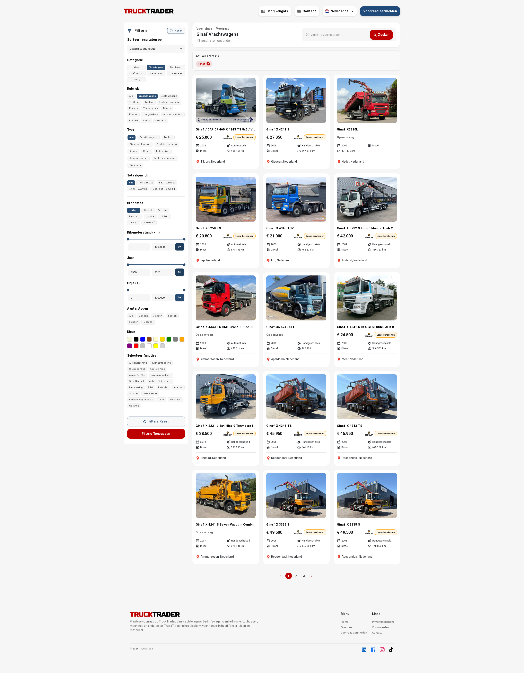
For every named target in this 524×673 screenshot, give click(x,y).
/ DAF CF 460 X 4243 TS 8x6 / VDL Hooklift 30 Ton (231, 129)
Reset (178, 30)
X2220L (352, 129)
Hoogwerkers (150, 114)
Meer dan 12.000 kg (163, 189)
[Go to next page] (312, 576)
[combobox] (339, 35)
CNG (133, 222)
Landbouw (156, 73)
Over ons (346, 627)
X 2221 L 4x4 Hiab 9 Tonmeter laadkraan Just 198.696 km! (231, 426)
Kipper (133, 151)
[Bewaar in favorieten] (250, 83)
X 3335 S (282, 524)
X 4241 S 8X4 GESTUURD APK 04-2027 (372, 327)
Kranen (133, 114)
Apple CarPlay (137, 375)
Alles (136, 67)
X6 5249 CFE (285, 327)
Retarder (163, 387)
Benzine (162, 210)
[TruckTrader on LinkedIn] (364, 650)
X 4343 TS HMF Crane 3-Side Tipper (231, 327)
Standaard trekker (140, 144)
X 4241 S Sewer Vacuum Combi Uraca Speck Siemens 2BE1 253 (231, 524)
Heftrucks (136, 73)
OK (180, 246)
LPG (164, 216)
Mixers (167, 108)
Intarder (178, 387)
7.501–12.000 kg (138, 189)
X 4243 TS (284, 426)
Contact (309, 11)
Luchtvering (136, 387)
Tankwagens (150, 108)
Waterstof (149, 222)
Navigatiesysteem (161, 375)
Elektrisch (134, 216)
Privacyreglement (383, 621)
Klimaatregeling (161, 363)
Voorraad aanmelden (380, 11)
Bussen (133, 120)
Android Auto (157, 369)
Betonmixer (162, 151)
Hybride (150, 216)
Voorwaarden (380, 627)
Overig (136, 79)
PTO (150, 387)
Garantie (134, 405)
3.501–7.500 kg (167, 182)
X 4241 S (282, 129)
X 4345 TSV (285, 228)
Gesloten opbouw (169, 102)
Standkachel (136, 381)
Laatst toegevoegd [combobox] (143, 48)
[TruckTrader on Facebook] (373, 650)
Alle (131, 96)
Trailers (149, 102)
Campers (160, 120)
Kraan (146, 151)
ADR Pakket (150, 393)
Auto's (146, 120)
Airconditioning (138, 363)
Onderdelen (176, 73)
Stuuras (133, 393)
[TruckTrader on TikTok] (391, 650)
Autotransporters (173, 114)
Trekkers (134, 102)
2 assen (143, 316)
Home (345, 621)
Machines (176, 67)
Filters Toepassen (156, 434)
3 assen (157, 316)
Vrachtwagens (147, 96)
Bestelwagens (169, 96)
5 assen (133, 322)
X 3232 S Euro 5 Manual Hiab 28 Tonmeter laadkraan (372, 228)
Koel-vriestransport (164, 158)
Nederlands (340, 11)
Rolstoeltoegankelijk (141, 399)
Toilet (161, 399)
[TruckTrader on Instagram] (382, 650)
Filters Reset (158, 421)
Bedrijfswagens (148, 137)
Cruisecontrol (137, 369)
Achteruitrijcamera (160, 381)
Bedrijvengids (277, 11)
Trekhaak (175, 399)
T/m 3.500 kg (145, 182)
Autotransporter (139, 158)
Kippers (133, 108)
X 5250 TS (213, 228)
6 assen (147, 322)
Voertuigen (156, 67)
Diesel (148, 210)
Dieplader (135, 165)
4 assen (172, 316)
